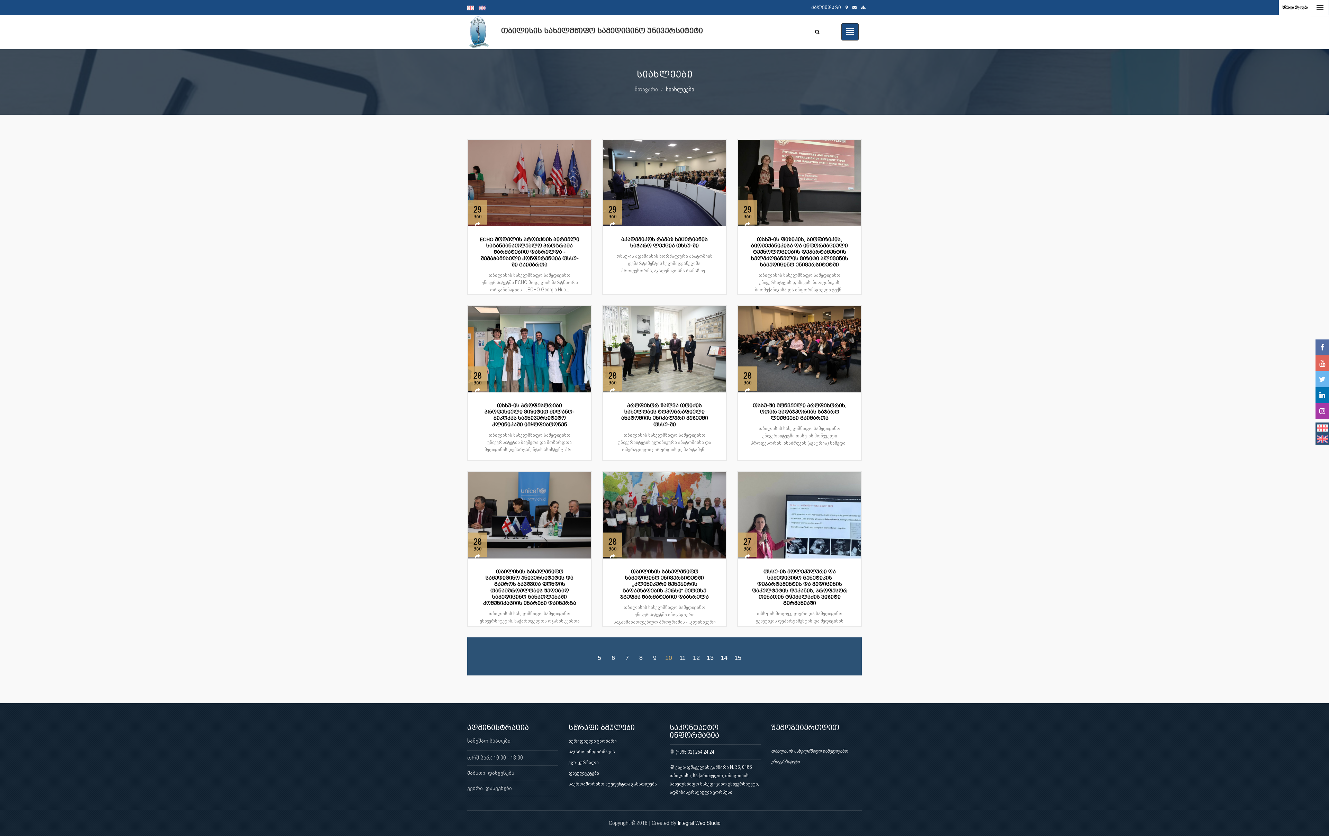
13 (710, 657)
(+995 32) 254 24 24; (695, 752)
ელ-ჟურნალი (584, 762)
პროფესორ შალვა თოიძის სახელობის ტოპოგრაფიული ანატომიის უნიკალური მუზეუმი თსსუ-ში (664, 415)
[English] (484, 7)
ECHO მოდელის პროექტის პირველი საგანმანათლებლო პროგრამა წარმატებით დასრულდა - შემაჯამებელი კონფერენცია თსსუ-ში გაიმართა (529, 252)
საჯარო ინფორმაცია (592, 751)
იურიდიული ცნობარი (593, 741)
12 (696, 657)
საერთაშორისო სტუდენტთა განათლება (613, 784)
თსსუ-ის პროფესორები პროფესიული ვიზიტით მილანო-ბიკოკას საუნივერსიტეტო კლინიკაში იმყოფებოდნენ (530, 415)
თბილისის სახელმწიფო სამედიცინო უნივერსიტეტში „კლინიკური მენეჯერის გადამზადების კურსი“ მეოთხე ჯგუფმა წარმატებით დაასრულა (664, 584)
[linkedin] (1322, 395)
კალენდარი (826, 7)
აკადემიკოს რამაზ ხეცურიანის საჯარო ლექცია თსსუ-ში (664, 243)
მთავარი (646, 89)
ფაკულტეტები (584, 773)
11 (682, 657)
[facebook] (1322, 347)
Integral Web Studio (699, 823)
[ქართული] (473, 7)
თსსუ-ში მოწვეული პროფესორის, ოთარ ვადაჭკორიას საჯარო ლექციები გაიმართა (800, 412)
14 (724, 657)
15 (737, 657)
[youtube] (1322, 363)
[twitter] (1322, 379)
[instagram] (1322, 411)
